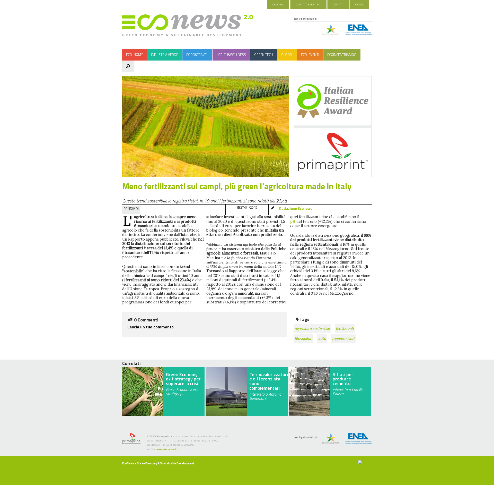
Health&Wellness (231, 54)
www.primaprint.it (167, 449)
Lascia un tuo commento (150, 327)
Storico (359, 4)
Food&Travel (197, 54)
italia (322, 338)
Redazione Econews (295, 208)
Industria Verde (164, 54)
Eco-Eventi (310, 54)
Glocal (287, 54)
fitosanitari (303, 338)
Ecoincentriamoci (342, 54)
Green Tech (263, 54)
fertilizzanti (345, 328)
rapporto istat (343, 338)
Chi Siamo (278, 4)
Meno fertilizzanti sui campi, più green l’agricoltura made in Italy (236, 186)
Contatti (338, 4)
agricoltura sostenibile (312, 328)
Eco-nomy (134, 54)
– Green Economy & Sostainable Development (158, 463)
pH (292, 221)
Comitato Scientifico (308, 4)
